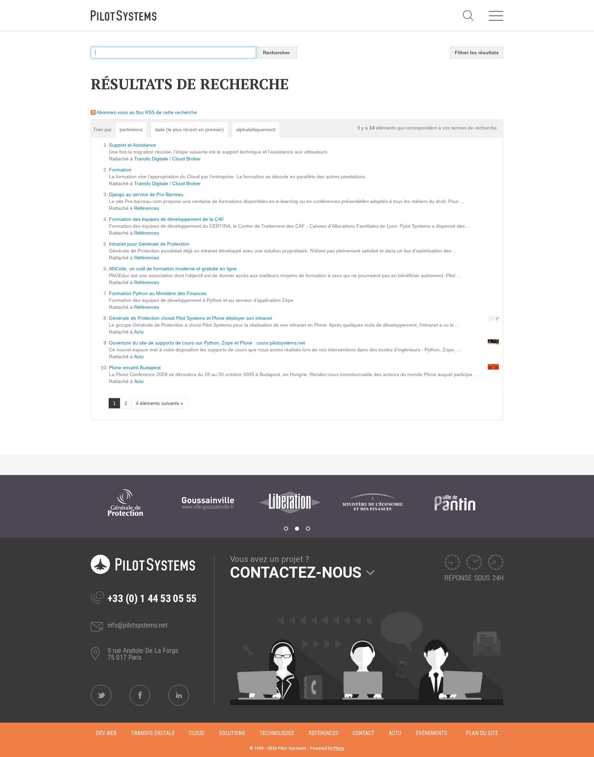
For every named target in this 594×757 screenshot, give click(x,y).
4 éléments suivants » (159, 403)
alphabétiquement (255, 129)
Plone (338, 748)
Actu (139, 332)
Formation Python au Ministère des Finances (158, 293)
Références (146, 208)
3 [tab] (308, 529)
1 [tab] (286, 529)
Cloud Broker (186, 158)
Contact (363, 733)
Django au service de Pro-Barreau (146, 194)
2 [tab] (297, 529)
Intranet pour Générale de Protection (149, 244)
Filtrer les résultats (477, 52)
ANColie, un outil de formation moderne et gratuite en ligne (173, 268)
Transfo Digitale (151, 158)
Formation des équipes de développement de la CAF (166, 219)
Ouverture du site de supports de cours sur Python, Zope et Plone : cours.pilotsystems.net (207, 343)
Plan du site (482, 733)
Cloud (196, 733)
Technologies (277, 733)
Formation (120, 169)
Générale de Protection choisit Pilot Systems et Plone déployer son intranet (190, 318)
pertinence (131, 129)
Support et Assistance (132, 145)
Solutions (232, 733)
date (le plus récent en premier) (189, 129)
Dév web (106, 733)
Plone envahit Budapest (135, 367)
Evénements (431, 733)
